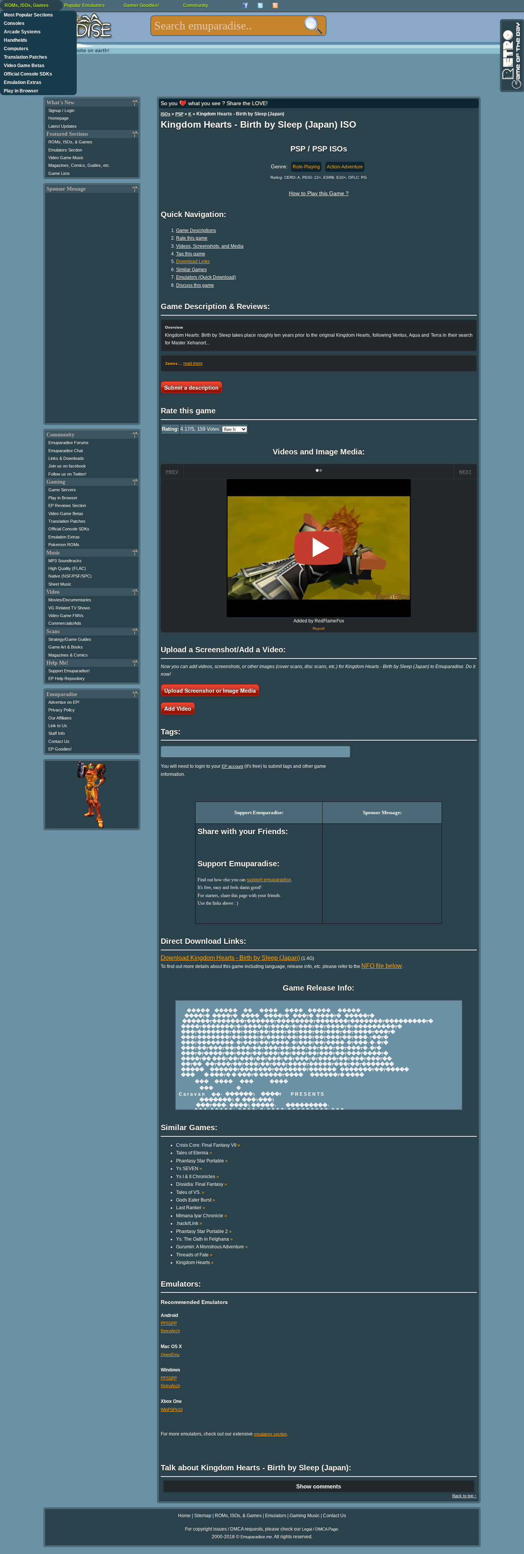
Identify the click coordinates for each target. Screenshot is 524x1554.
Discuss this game (195, 285)
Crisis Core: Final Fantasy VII (208, 1145)
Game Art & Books (65, 647)
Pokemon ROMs (63, 544)
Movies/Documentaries (69, 600)
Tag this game (190, 254)
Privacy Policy (61, 710)
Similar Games (191, 269)
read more (193, 363)
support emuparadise (269, 879)
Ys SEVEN (189, 1168)
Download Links (193, 261)
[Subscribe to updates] (275, 5)
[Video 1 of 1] (318, 548)
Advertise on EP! (63, 702)
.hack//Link (189, 1223)
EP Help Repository (66, 678)
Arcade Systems (22, 32)
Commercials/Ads (64, 623)
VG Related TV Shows (69, 608)
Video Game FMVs (66, 615)
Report (319, 628)
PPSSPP (169, 1323)
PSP (179, 114)
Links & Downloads (66, 458)
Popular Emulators (84, 5)
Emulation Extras (22, 82)
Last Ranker (190, 1207)
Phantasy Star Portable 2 (204, 1231)
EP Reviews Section (67, 505)
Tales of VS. (190, 1192)
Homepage (58, 118)
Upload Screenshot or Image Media (210, 690)
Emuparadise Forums (68, 442)
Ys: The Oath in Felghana (204, 1239)
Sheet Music (59, 584)
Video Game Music (66, 157)
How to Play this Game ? (319, 193)
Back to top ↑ (464, 1495)
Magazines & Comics (68, 655)
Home (184, 1515)
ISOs (165, 114)
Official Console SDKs (28, 74)
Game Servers (62, 489)
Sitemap (202, 1515)
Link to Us (57, 725)
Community (195, 5)
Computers (16, 48)
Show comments (318, 1486)
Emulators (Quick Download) (206, 277)
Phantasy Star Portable (202, 1161)
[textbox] (238, 25)
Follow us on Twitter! (67, 474)
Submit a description (191, 387)
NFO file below (381, 966)
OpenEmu (170, 1354)
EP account (232, 766)
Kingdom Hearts (195, 1262)
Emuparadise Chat (65, 450)
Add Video (177, 708)
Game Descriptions (196, 230)
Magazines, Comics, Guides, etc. (79, 165)
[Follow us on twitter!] (260, 5)
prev (172, 471)
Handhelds (15, 40)
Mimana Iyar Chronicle (201, 1215)
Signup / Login (61, 110)
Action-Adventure (345, 167)
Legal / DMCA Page (320, 1529)
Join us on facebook (67, 466)
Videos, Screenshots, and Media (210, 246)
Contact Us (58, 741)
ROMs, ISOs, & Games (70, 142)
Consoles (14, 23)
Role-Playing (306, 167)
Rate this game (192, 238)
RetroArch (170, 1330)
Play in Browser (21, 91)
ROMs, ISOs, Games (27, 5)
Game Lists (59, 173)
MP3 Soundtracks (65, 560)
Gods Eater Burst (195, 1200)
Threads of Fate (194, 1255)
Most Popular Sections (28, 15)
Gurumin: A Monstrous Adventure (212, 1246)
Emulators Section (65, 150)
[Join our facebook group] (245, 5)
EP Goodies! (60, 749)
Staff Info (56, 733)
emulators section (270, 1434)
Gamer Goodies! (141, 5)
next (465, 471)
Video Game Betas (24, 65)
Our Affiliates (60, 718)
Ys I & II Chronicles (197, 1176)
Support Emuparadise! (69, 670)
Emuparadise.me (256, 1536)
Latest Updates (62, 126)
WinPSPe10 (172, 1409)
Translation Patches (25, 57)
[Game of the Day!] (511, 55)
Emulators (275, 1515)
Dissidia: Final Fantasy (201, 1184)
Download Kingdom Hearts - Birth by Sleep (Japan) (230, 958)
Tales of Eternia (194, 1153)
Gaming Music (305, 1515)
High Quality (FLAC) (67, 568)
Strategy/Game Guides (69, 639)
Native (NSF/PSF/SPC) (70, 576)
